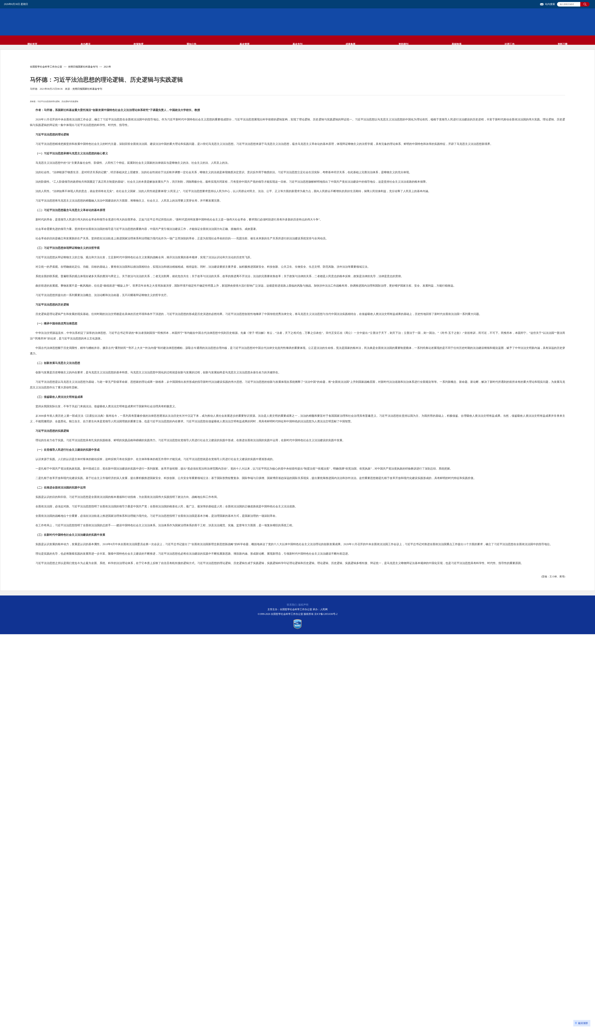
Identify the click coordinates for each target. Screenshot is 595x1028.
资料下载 (563, 44)
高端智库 (457, 44)
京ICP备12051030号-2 (325, 614)
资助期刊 (403, 44)
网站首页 (32, 44)
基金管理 (244, 44)
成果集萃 (350, 44)
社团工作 (510, 44)
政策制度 (138, 44)
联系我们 (292, 604)
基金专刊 (297, 44)
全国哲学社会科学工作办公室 (46, 66)
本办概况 (85, 44)
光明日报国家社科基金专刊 (83, 66)
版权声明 (303, 604)
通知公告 (191, 44)
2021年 (107, 66)
